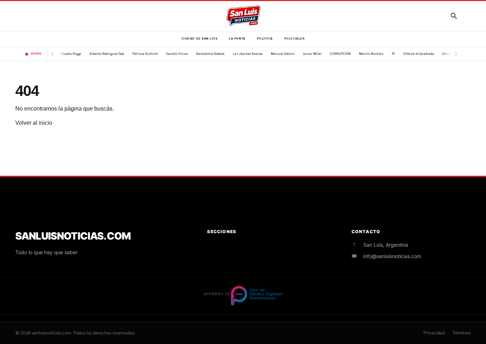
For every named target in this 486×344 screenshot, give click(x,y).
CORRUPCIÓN (340, 54)
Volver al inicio (33, 123)
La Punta (237, 38)
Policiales (294, 38)
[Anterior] (52, 54)
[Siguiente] (456, 54)
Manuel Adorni (283, 54)
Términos (462, 332)
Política (265, 38)
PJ (393, 54)
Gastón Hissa (177, 54)
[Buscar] (454, 16)
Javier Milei (312, 54)
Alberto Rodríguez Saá (106, 54)
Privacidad (434, 332)
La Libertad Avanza (248, 54)
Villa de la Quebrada (418, 54)
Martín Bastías (371, 54)
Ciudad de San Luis (199, 38)
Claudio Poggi (70, 54)
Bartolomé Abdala (210, 54)
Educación (450, 54)
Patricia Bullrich (145, 54)
